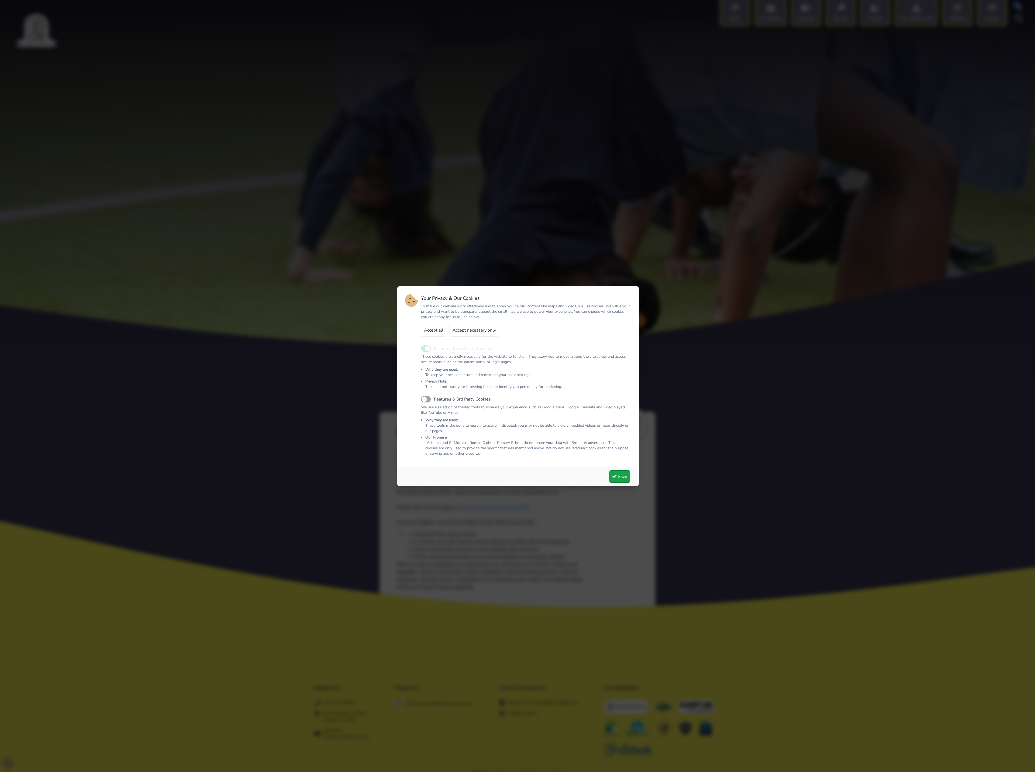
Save (622, 476)
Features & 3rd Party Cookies (462, 399)
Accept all (433, 330)
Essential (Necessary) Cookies (463, 349)
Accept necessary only (474, 330)
